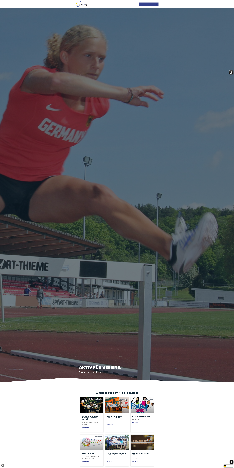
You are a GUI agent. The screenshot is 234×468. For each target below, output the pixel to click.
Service (133, 4)
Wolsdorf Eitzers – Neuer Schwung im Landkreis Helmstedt (90, 417)
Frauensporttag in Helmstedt (142, 416)
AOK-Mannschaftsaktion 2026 (140, 454)
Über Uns (98, 4)
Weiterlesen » (85, 427)
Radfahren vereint (88, 453)
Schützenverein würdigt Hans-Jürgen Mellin (115, 417)
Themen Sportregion (123, 4)
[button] (2, 465)
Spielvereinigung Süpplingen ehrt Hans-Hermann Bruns (116, 454)
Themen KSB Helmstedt (109, 4)
